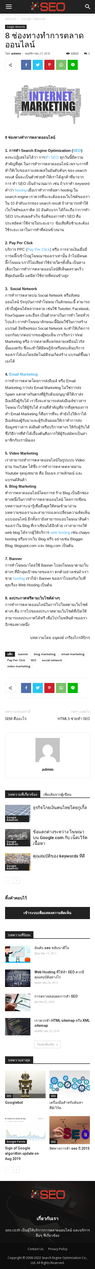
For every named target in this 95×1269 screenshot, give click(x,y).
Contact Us (35, 1249)
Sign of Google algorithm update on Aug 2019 (22, 1153)
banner (23, 654)
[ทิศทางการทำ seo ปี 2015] (69, 1130)
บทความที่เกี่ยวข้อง (22, 794)
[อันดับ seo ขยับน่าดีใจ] (17, 954)
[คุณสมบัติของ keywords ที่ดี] (17, 862)
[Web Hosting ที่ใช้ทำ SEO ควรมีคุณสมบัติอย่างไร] (17, 978)
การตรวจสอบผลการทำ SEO (56, 996)
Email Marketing (23, 374)
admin (16, 53)
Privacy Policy (57, 1249)
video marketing (18, 666)
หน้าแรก (10, 19)
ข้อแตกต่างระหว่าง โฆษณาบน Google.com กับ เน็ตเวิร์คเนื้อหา (60, 837)
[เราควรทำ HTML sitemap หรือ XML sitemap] (17, 1026)
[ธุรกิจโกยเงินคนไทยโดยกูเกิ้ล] (17, 813)
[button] (88, 7)
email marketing (73, 654)
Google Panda (16, 1141)
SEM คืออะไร (16, 718)
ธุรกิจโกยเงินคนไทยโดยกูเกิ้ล (60, 807)
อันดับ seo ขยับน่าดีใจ (51, 948)
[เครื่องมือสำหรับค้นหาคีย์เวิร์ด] (69, 1084)
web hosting (60, 532)
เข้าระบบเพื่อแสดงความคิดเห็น (47, 913)
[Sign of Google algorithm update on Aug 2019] (25, 1130)
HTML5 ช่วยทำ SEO (74, 718)
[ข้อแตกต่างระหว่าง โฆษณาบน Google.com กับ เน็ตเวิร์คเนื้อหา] (17, 837)
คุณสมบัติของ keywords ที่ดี (59, 856)
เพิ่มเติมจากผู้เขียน (57, 794)
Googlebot (14, 1102)
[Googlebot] (25, 1084)
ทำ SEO (52, 157)
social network (52, 660)
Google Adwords (33, 19)
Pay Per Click (38, 249)
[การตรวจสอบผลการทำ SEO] (17, 1002)
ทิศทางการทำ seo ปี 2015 (69, 1148)
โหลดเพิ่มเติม (45, 1044)
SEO (77, 150)
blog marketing (45, 654)
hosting (21, 190)
